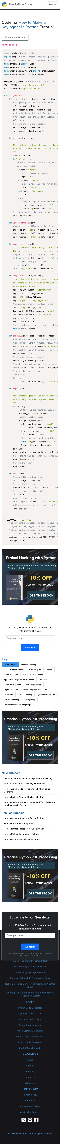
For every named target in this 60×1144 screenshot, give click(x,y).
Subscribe (30, 647)
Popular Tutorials (13, 813)
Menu (51, 4)
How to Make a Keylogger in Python (24, 24)
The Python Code (19, 4)
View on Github (16, 37)
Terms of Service (29, 955)
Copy (54, 52)
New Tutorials (11, 773)
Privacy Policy (49, 953)
